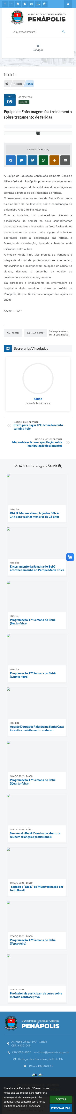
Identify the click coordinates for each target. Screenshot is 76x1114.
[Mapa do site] (38, 4)
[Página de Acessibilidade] (45, 4)
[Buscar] (63, 32)
